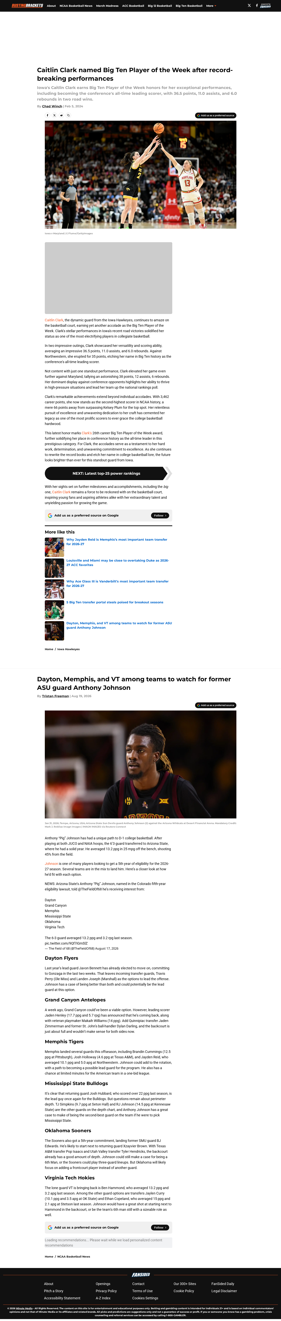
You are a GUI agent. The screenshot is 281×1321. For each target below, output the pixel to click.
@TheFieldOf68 (90, 889)
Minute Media (24, 1308)
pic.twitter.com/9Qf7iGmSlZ (66, 943)
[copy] (68, 115)
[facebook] (257, 5)
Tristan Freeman (55, 696)
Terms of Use (142, 1291)
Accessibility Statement (62, 1298)
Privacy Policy (106, 1291)
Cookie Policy (184, 1291)
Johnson (51, 864)
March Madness (107, 6)
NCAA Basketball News (76, 6)
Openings (103, 1284)
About (51, 6)
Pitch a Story (53, 1291)
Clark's (87, 433)
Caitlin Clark (54, 320)
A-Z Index (103, 1298)
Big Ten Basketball (189, 6)
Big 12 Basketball (160, 6)
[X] (249, 5)
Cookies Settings (145, 1298)
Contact (138, 1284)
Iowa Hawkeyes (68, 649)
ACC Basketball (133, 6)
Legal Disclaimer (224, 1291)
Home (49, 649)
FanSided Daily (222, 1284)
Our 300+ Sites (185, 1284)
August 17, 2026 (106, 948)
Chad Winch (52, 106)
